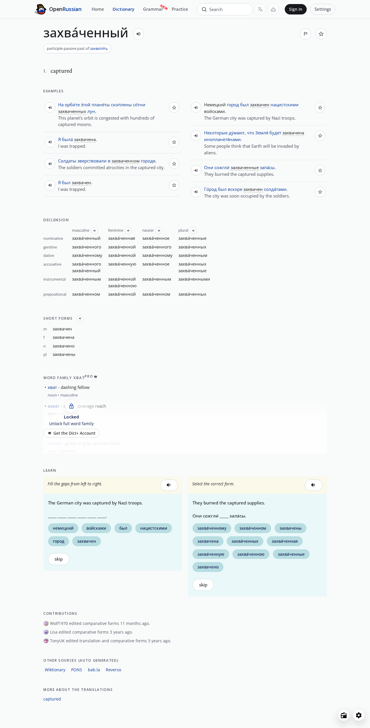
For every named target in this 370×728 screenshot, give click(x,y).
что (250, 133)
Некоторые (215, 133)
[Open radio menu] (343, 715)
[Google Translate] (260, 9)
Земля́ (261, 133)
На (61, 104)
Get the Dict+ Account (74, 433)
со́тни (139, 104)
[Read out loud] (138, 33)
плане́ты (101, 104)
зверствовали (92, 161)
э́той (85, 104)
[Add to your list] (321, 33)
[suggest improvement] (305, 33)
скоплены (121, 104)
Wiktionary (55, 669)
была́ (67, 139)
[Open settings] (358, 715)
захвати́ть (99, 48)
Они (208, 167)
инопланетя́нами (222, 139)
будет (275, 133)
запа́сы (267, 167)
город (233, 104)
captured (52, 699)
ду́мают (237, 133)
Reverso (113, 669)
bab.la (94, 669)
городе (148, 161)
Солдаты (67, 161)
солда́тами (275, 189)
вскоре (235, 189)
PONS (76, 669)
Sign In (295, 9)
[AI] (273, 9)
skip (59, 559)
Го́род (210, 189)
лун (91, 111)
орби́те (72, 104)
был (66, 182)
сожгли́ (222, 167)
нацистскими (285, 104)
